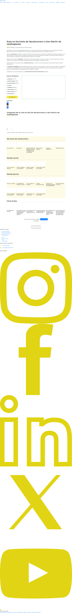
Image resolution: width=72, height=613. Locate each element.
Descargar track (12, 97)
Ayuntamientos (34, 2)
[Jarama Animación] (50, 146)
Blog (47, 2)
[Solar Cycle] (11, 146)
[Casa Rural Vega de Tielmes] (41, 165)
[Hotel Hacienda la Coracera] (21, 165)
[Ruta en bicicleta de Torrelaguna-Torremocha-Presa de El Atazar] (21, 210)
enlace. (32, 132)
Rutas (3, 237)
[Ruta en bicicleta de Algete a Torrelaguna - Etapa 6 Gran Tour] (50, 210)
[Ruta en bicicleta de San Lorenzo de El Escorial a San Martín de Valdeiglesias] (60, 210)
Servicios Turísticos (6, 234)
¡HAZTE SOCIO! (44, 219)
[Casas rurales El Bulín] (60, 181)
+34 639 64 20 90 (6, 245)
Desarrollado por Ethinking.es (6, 612)
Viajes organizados (6, 231)
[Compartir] (13, 107)
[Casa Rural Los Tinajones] (31, 192)
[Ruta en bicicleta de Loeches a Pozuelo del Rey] (31, 209)
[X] (13, 104)
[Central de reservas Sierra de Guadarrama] (50, 182)
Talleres (23, 2)
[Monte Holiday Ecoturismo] (31, 165)
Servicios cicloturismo (6, 232)
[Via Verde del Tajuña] (11, 209)
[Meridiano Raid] (60, 146)
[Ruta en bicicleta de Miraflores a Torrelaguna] (41, 209)
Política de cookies (27, 612)
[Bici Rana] (21, 146)
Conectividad (41, 2)
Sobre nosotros (5, 238)
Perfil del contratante (36, 612)
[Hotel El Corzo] (11, 181)
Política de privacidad (17, 612)
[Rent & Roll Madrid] (41, 146)
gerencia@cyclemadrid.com (7, 247)
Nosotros (28, 2)
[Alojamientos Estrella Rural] (21, 181)
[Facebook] (13, 102)
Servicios (16, 2)
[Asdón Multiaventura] (41, 181)
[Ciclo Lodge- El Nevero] (11, 165)
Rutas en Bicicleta (6, 2)
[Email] (13, 106)
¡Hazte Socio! (52, 2)
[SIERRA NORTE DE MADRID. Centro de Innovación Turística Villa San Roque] (31, 148)
